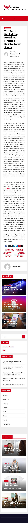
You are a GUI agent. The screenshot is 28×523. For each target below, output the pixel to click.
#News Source (14, 56)
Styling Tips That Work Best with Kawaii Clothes (11, 468)
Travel (5, 420)
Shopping (6, 399)
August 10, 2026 (10, 453)
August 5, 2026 (10, 488)
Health (5, 412)
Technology (8, 28)
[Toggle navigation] (14, 18)
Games (5, 416)
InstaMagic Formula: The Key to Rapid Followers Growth (13, 306)
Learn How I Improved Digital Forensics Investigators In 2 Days (19, 253)
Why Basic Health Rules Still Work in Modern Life (12, 503)
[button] (25, 18)
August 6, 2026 (10, 470)
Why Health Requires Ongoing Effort (14, 384)
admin (13, 51)
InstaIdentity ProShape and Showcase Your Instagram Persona (9, 253)
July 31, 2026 (9, 505)
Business (5, 395)
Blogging (5, 403)
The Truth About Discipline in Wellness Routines (14, 450)
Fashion (5, 407)
